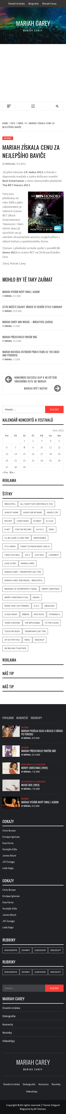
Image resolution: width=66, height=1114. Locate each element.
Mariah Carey (49, 3)
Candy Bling (23, 520)
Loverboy (54, 554)
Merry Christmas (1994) (34, 768)
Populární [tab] (8, 718)
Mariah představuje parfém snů (19, 337)
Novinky (8, 138)
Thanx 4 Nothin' (12, 622)
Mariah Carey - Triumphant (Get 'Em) (22, 571)
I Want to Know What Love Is (35, 546)
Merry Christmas (51, 588)
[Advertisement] (33, 73)
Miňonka (11, 163)
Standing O (54, 614)
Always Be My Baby (32, 512)
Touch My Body (12, 631)
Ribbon (25, 614)
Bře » (12, 472)
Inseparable (40, 537)
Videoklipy (55, 950)
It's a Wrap (10, 546)
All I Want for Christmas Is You (36, 503)
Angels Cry (52, 512)
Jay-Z (27, 554)
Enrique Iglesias (11, 836)
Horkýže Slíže (9, 849)
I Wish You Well (12, 554)
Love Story (10, 563)
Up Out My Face (12, 639)
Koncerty (7, 1024)
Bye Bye (8, 520)
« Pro (5, 472)
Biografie (33, 3)
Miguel (36, 597)
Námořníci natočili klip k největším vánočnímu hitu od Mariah (35, 379)
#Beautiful (10, 503)
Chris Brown (9, 830)
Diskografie (27, 764)
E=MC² (7, 529)
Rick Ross (39, 614)
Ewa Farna (7, 843)
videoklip (39, 639)
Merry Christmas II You (16, 597)
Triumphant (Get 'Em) (35, 631)
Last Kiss (39, 554)
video (27, 639)
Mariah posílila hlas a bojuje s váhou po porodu (42, 732)
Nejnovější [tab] (22, 718)
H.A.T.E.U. (40, 529)
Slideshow (40, 764)
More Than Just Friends (16, 605)
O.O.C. (37, 605)
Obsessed (49, 605)
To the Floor (52, 622)
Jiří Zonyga (8, 861)
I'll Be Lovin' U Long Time (16, 537)
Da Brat (37, 520)
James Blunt (9, 855)
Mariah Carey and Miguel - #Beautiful (23, 580)
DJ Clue (49, 520)
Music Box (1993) (30, 785)
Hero (51, 529)
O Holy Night (10, 614)
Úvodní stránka (16, 3)
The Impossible (32, 622)
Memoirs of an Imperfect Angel (20, 588)
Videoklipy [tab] (36, 718)
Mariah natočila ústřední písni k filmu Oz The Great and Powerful (31, 353)
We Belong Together (15, 648)
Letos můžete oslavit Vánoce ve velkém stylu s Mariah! (32, 307)
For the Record (23, 529)
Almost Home (11, 512)
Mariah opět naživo (35, 388)
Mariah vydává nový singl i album (21, 292)
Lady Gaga (7, 868)
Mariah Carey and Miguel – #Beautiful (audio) (27, 322)
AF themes (40, 1108)
